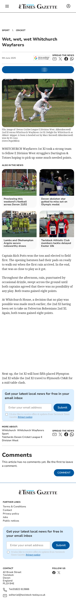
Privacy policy (11, 513)
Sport (6, 30)
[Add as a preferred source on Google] (41, 58)
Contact (7, 510)
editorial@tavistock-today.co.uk (27, 595)
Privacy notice (25, 417)
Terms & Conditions (14, 506)
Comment (64, 472)
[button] (7, 6)
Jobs (5, 517)
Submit (62, 407)
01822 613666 (21, 589)
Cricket (20, 30)
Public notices (11, 520)
